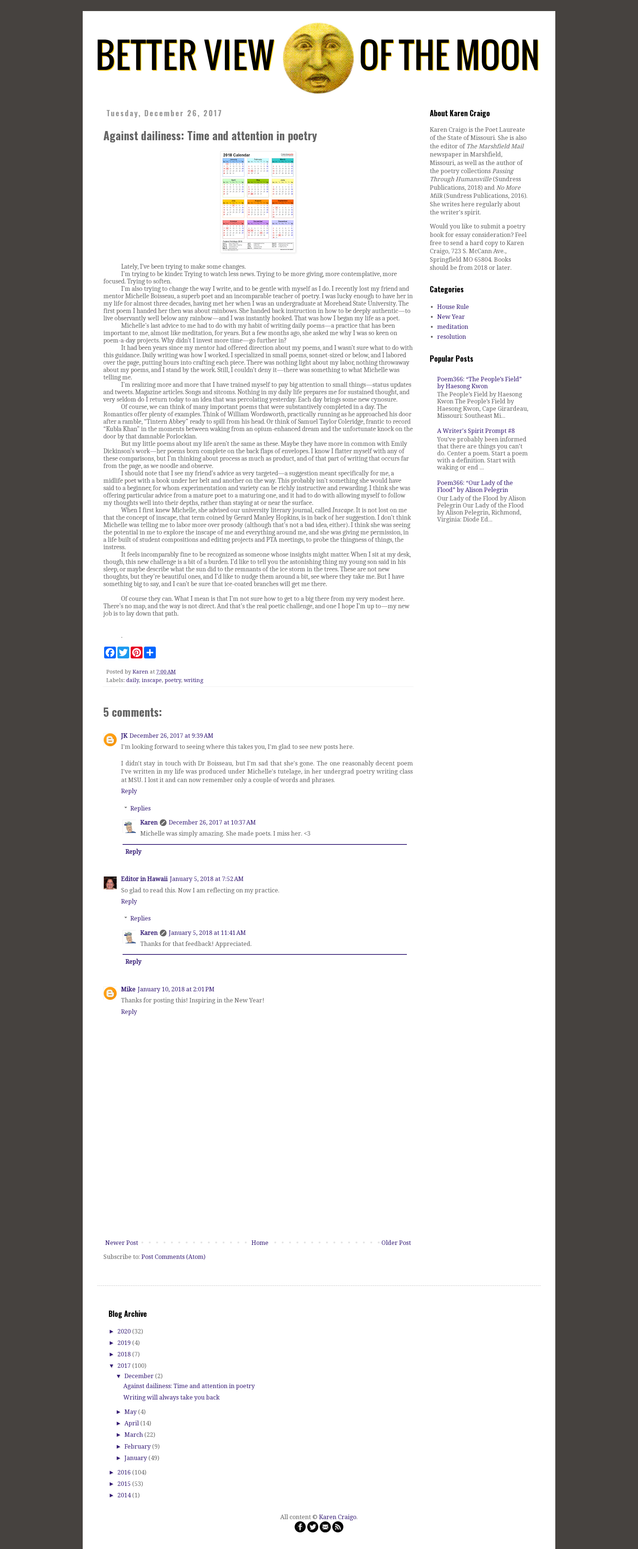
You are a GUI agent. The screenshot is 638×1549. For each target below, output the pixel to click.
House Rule (453, 306)
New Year (451, 316)
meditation (452, 326)
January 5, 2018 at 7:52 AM (207, 878)
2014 (124, 1495)
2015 (124, 1483)
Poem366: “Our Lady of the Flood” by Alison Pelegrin (475, 486)
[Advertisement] (258, 1181)
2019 (124, 1342)
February (138, 1446)
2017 (124, 1365)
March (134, 1434)
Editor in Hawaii (144, 878)
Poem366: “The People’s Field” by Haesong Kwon (479, 383)
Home (259, 1242)
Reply (129, 791)
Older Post (396, 1242)
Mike (128, 989)
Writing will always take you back (171, 1397)
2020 (124, 1331)
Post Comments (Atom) (173, 1256)
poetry (173, 680)
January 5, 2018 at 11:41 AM (207, 932)
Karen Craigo (337, 1517)
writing (193, 680)
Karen (149, 822)
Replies (140, 808)
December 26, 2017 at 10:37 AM (212, 822)
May (131, 1411)
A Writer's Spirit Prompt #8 (476, 430)
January (136, 1458)
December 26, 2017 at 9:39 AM (171, 735)
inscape (152, 680)
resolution (451, 336)
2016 (124, 1472)
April (132, 1423)
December (139, 1376)
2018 (124, 1354)
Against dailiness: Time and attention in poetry (189, 1386)
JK (124, 735)
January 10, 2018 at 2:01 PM (176, 989)
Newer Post (121, 1242)
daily (132, 680)
